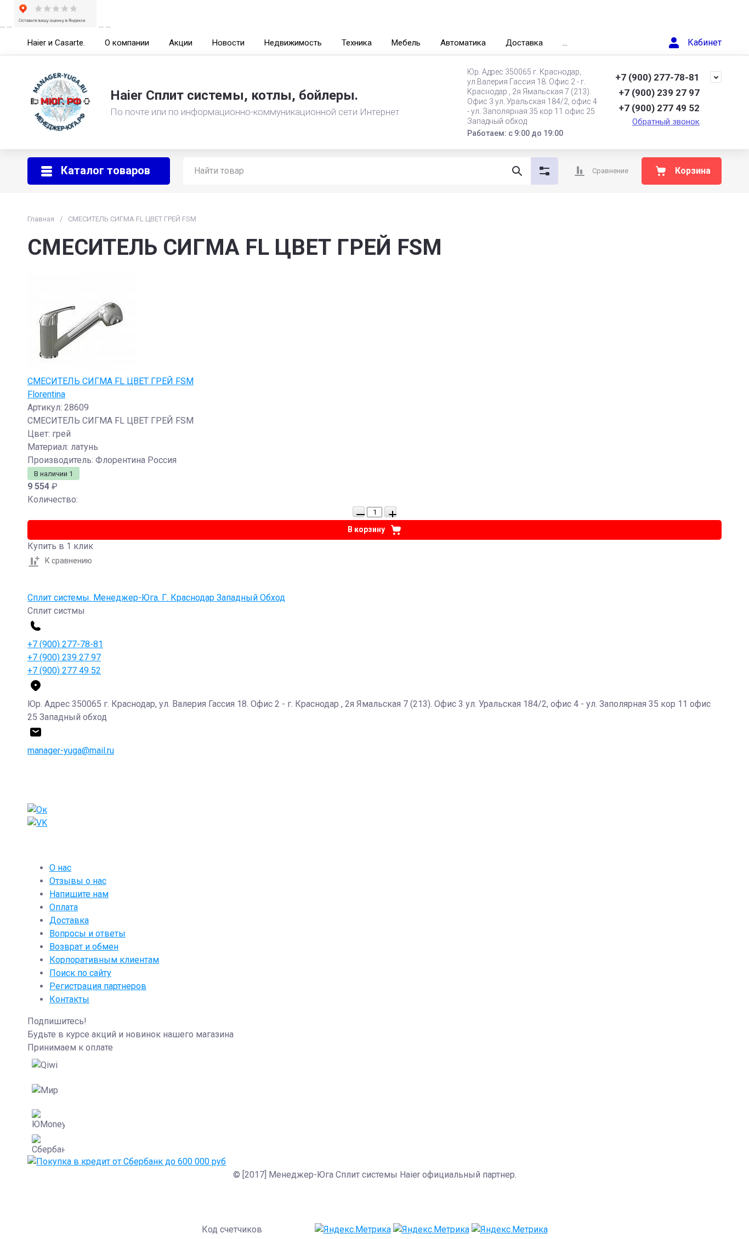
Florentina (46, 394)
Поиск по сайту (80, 973)
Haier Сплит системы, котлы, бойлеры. (234, 95)
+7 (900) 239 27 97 (659, 92)
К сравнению (68, 560)
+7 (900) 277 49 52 (659, 107)
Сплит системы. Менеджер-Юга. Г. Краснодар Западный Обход (156, 597)
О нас (60, 868)
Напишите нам (79, 894)
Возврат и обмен (83, 946)
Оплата (63, 907)
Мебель (406, 43)
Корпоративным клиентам (104, 960)
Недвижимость (293, 43)
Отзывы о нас (77, 881)
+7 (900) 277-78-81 (657, 77)
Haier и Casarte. (56, 43)
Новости (228, 43)
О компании (127, 43)
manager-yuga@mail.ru (70, 750)
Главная (40, 219)
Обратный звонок (666, 122)
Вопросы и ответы (87, 933)
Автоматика (463, 43)
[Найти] (517, 171)
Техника (357, 43)
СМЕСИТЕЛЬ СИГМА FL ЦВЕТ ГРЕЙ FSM (110, 381)
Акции (180, 43)
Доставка (524, 43)
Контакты (69, 999)
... (565, 43)
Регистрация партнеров (97, 986)
